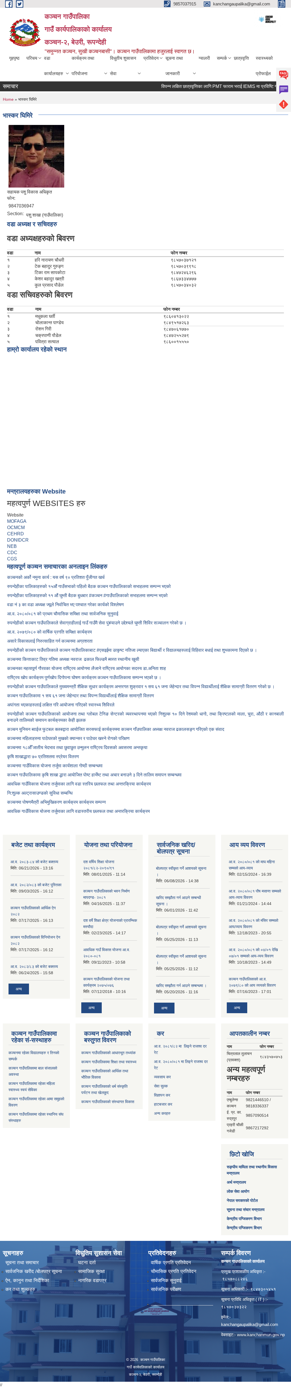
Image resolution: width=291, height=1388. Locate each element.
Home (8, 99)
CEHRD (15, 533)
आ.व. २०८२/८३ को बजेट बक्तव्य (34, 966)
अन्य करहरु (162, 1113)
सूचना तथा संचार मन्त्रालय (246, 1209)
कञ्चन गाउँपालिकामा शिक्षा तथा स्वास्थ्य (108, 1062)
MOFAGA (16, 521)
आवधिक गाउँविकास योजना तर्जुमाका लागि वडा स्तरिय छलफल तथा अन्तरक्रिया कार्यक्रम (79, 784)
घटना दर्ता (87, 1262)
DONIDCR (18, 540)
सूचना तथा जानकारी (174, 66)
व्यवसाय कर (162, 1077)
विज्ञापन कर (162, 1095)
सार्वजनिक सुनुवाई (166, 1280)
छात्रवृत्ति (241, 58)
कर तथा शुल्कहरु (20, 1289)
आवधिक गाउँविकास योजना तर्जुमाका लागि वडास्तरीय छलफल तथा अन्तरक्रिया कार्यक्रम (78, 811)
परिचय (31, 58)
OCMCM (16, 527)
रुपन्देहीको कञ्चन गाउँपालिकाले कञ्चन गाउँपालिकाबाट (52, 650)
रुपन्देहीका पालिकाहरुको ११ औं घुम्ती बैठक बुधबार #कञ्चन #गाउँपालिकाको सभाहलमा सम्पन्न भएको (88, 595)
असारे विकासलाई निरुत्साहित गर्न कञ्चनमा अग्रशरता (50, 641)
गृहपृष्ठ (14, 58)
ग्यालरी (204, 58)
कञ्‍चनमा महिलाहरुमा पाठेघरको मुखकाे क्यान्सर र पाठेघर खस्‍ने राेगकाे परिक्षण (68, 738)
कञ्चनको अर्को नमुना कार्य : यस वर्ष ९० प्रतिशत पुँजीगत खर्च (56, 577)
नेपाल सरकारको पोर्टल (242, 1200)
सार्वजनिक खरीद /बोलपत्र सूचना (33, 1271)
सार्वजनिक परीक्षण (166, 1289)
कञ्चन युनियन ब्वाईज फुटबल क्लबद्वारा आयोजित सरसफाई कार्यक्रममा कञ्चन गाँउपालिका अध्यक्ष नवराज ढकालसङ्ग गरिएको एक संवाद (115, 729)
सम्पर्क (222, 58)
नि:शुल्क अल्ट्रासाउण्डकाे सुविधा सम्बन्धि (39, 793)
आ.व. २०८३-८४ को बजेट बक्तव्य (34, 861)
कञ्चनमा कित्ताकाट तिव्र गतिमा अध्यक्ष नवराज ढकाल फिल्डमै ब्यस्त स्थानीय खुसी (73, 659)
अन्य (19, 989)
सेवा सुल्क (161, 1086)
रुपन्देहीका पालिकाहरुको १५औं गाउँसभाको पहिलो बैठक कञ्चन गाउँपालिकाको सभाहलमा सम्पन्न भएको (89, 586)
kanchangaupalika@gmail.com (249, 1324)
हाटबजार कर (163, 1104)
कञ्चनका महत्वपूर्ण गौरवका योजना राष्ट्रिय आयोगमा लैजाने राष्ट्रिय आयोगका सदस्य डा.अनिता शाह (86, 668)
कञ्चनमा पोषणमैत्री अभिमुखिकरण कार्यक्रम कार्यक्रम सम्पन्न (56, 802)
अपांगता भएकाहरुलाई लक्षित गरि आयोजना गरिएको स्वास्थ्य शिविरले (61, 704)
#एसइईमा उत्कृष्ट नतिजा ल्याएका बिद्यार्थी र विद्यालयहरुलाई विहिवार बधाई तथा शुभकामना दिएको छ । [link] (177, 650)
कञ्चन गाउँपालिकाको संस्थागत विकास (107, 1101)
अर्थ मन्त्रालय (236, 1182)
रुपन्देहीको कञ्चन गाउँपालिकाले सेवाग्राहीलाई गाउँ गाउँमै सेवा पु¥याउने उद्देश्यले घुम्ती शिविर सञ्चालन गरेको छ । (97, 622)
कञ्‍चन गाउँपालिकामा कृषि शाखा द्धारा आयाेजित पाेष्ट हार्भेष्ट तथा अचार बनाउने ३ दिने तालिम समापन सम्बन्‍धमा (94, 774)
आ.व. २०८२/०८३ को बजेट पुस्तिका (36, 885)
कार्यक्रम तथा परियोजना (83, 66)
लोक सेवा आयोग (238, 1191)
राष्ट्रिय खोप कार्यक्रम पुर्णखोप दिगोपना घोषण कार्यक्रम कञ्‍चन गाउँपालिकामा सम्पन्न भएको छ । (84, 677)
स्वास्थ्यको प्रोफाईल (264, 66)
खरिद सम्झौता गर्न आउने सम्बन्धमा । (181, 985)
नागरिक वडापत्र (92, 1280)
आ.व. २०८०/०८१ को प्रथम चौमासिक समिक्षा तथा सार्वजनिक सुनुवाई (62, 613)
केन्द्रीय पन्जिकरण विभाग (244, 1218)
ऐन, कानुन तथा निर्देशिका (27, 1280)
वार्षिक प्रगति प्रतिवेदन (171, 1262)
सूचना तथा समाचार (22, 1262)
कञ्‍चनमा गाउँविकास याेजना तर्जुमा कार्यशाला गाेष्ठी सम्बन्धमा (55, 765)
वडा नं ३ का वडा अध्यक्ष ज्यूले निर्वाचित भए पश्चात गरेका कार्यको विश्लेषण (66, 604)
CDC (12, 552)
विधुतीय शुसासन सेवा (123, 66)
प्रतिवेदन (151, 58)
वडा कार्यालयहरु (53, 66)
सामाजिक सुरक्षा (91, 1271)
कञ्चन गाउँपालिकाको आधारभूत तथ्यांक (108, 1052)
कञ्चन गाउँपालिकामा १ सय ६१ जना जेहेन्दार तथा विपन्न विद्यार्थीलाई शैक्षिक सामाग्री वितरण (80, 695)
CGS (12, 558)
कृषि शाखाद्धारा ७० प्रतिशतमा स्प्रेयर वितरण (43, 756)
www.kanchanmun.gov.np (261, 1334)
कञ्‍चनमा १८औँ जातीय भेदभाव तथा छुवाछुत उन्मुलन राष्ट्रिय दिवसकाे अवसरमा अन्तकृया (77, 747)
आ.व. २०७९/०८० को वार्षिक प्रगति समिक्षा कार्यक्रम (50, 632)
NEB (12, 546)
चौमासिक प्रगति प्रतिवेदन (173, 1271)
